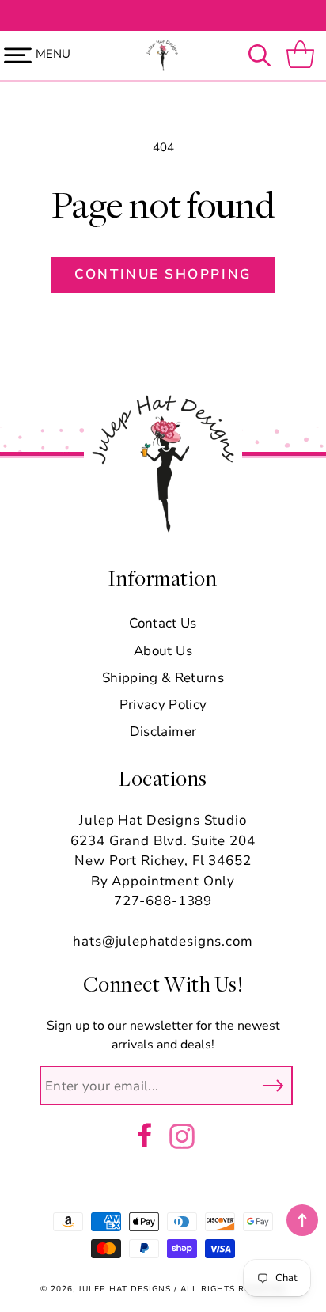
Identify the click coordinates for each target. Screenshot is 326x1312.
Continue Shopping (162, 274)
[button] (263, 55)
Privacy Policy (163, 705)
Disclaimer (163, 731)
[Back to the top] (302, 1220)
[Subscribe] (273, 1086)
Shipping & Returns (163, 678)
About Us (163, 651)
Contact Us (162, 623)
